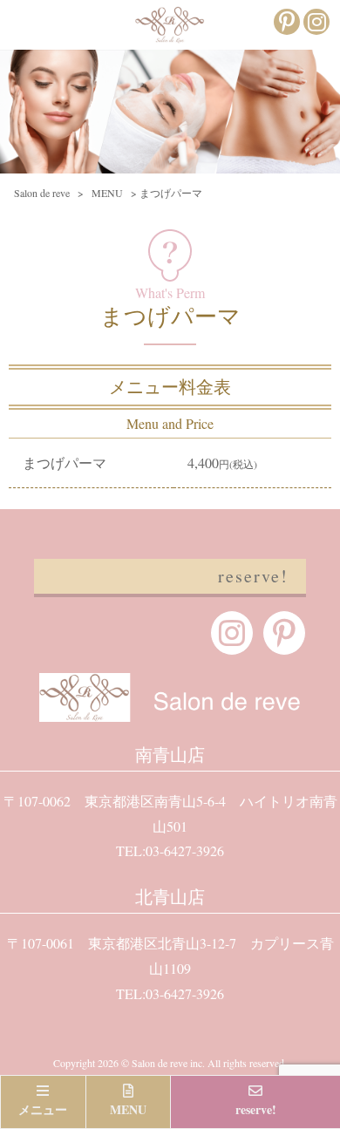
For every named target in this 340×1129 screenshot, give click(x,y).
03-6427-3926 (185, 850)
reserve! (253, 576)
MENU (128, 1109)
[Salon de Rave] (170, 32)
